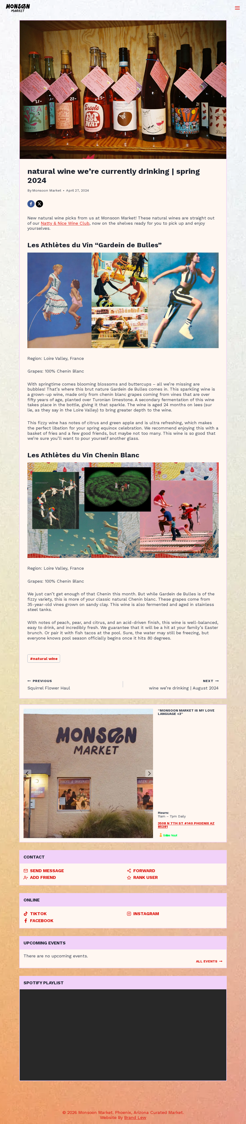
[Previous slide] (27, 773)
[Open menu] (237, 8)
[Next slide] (149, 773)
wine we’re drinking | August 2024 (184, 684)
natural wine (44, 658)
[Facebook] (31, 203)
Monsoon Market (46, 190)
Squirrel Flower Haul (48, 684)
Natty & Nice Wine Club (65, 223)
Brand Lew (135, 1117)
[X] (39, 203)
